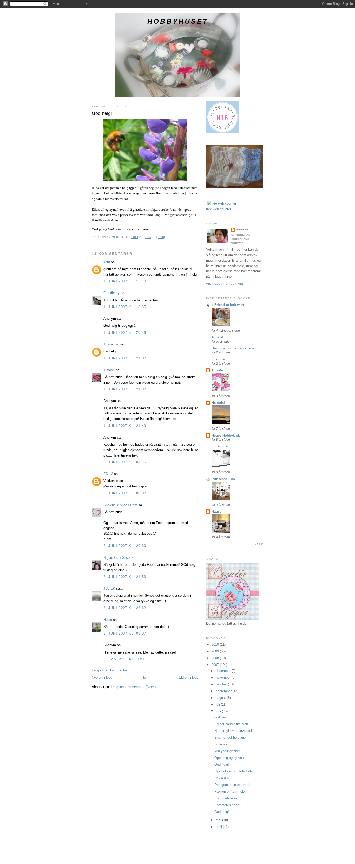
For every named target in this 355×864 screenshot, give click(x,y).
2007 (216, 665)
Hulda (107, 620)
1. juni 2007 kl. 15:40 (124, 281)
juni (219, 711)
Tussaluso (111, 344)
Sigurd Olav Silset (117, 558)
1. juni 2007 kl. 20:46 (124, 333)
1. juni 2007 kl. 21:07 (124, 358)
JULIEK (109, 588)
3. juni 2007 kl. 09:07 (124, 633)
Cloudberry (111, 293)
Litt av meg (220, 446)
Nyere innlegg (102, 677)
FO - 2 (108, 474)
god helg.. (221, 717)
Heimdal (218, 403)
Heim (145, 677)
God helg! (221, 764)
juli (218, 704)
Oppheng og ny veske (230, 758)
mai (219, 820)
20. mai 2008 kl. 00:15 (125, 659)
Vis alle (259, 543)
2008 (216, 658)
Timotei (109, 370)
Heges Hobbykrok (226, 435)
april (219, 827)
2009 (216, 651)
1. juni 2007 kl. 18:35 (124, 307)
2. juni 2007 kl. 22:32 (124, 608)
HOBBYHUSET (177, 21)
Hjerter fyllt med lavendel (233, 731)
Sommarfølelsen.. (227, 798)
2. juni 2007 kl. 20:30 (124, 546)
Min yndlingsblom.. (228, 751)
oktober (222, 684)
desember (224, 671)
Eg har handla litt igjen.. (232, 724)
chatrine (218, 359)
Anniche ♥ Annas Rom (120, 505)
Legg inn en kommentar (109, 670)
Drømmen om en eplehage (233, 348)
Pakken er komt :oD (229, 791)
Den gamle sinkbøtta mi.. (233, 785)
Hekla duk (221, 778)
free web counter (218, 209)
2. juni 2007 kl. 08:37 (124, 493)
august (221, 698)
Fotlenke (220, 744)
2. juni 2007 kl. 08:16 (124, 462)
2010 (216, 645)
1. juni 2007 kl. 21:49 (124, 426)
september (224, 691)
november (224, 677)
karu (106, 262)
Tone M (217, 337)
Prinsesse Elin (223, 479)
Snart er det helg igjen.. (231, 737)
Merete (242, 229)
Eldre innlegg (188, 677)
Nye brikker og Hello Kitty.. (234, 771)
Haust (216, 511)
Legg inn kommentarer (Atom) (133, 687)
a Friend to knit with (228, 305)
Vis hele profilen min (224, 283)
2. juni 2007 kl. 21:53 (124, 577)
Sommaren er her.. (228, 805)
